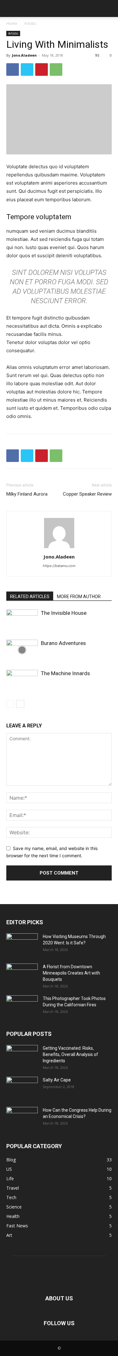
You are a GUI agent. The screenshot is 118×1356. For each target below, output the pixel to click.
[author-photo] (59, 548)
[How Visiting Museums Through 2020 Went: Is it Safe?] (22, 944)
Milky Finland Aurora (27, 494)
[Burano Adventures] (22, 650)
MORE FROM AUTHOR (79, 596)
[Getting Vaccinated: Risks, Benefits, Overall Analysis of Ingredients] (22, 1056)
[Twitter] (27, 69)
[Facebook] (12, 69)
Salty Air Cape (57, 1079)
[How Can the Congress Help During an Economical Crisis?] (22, 1118)
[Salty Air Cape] (22, 1087)
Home (11, 23)
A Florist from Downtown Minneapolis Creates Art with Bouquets (71, 973)
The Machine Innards (65, 673)
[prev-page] (10, 704)
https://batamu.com (59, 566)
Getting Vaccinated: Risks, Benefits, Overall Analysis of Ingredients (70, 1054)
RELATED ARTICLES (29, 596)
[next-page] (20, 704)
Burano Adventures (63, 643)
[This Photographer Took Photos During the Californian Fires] (22, 1006)
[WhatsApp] (56, 69)
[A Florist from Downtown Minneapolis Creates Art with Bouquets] (22, 975)
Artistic (30, 23)
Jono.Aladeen (24, 55)
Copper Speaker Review (87, 494)
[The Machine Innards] (22, 680)
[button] (11, 8)
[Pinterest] (41, 69)
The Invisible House (64, 613)
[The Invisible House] (22, 620)
